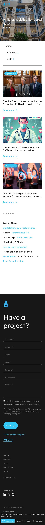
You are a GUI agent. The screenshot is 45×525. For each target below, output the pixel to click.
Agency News (10, 223)
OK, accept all (7, 521)
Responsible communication (17, 251)
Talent (5, 463)
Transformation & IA (13, 261)
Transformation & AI (28, 256)
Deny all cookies (23, 521)
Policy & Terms (8, 512)
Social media (9, 256)
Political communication (15, 246)
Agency (6, 455)
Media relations (24, 237)
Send (8, 425)
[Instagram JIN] (13, 495)
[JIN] (6, 4)
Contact (6, 471)
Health (6, 232)
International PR (20, 232)
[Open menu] (13, 4)
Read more (8, 110)
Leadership (9, 237)
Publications (8, 467)
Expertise (6, 459)
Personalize (38, 521)
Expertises (7, 477)
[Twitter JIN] (9, 495)
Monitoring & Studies (13, 242)
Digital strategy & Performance (19, 227)
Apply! (6, 439)
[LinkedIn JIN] (4, 495)
